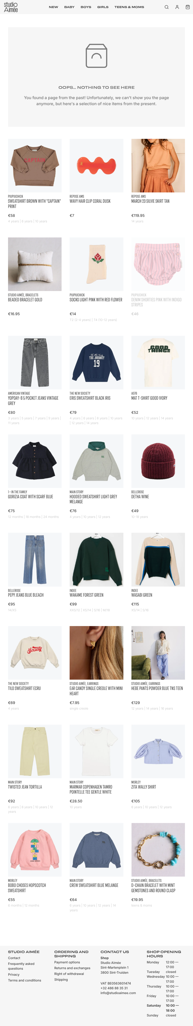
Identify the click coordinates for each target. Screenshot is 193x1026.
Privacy (14, 975)
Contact (14, 958)
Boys (86, 7)
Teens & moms (129, 7)
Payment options (67, 962)
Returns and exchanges (72, 968)
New (53, 7)
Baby (69, 7)
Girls (103, 7)
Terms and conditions (24, 980)
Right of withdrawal (69, 974)
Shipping (61, 980)
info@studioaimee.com (118, 993)
